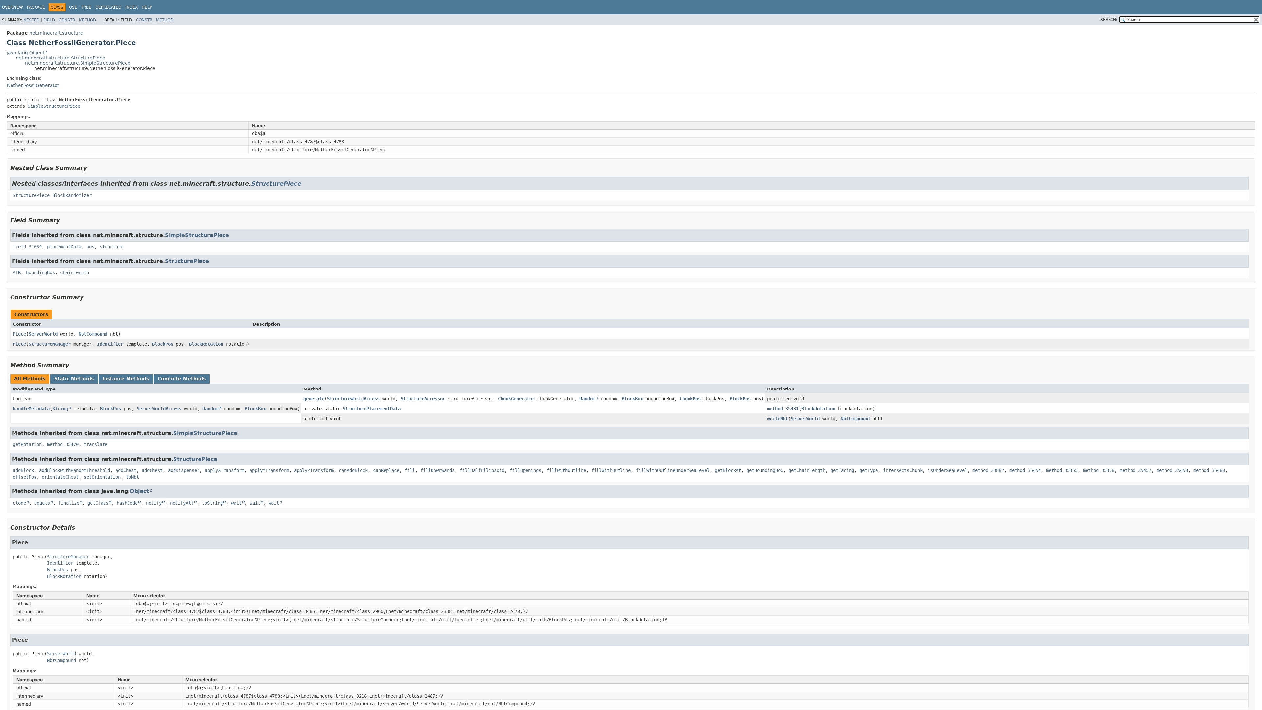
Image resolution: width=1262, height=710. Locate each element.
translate (95, 444)
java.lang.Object (25, 52)
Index (131, 7)
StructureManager (50, 344)
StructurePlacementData (372, 408)
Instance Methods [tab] (126, 378)
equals (42, 503)
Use (73, 7)
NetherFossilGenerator (33, 85)
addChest (125, 470)
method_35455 (1062, 470)
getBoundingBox (764, 470)
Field (49, 20)
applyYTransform (269, 470)
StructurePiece (276, 183)
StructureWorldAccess (353, 398)
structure (111, 246)
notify (154, 503)
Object (139, 491)
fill (410, 470)
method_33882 (988, 470)
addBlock (23, 470)
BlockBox (632, 398)
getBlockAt (728, 470)
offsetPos (24, 477)
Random (587, 398)
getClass (97, 503)
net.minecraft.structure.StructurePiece (60, 57)
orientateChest (60, 477)
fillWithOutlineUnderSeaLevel (673, 470)
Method (87, 20)
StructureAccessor (423, 398)
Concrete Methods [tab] (182, 378)
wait (236, 503)
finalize (68, 503)
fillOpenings (525, 470)
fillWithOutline (566, 470)
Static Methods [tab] (74, 378)
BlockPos (162, 344)
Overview (12, 7)
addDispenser (183, 470)
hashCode (127, 503)
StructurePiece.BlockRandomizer (52, 195)
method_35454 (1025, 470)
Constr (67, 20)
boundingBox (40, 272)
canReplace (386, 470)
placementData (64, 246)
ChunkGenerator (516, 398)
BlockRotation (206, 344)
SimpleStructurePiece (54, 106)
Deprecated (108, 7)
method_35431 (783, 408)
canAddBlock (353, 470)
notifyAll (182, 503)
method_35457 (1135, 470)
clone (19, 503)
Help (147, 7)
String (60, 408)
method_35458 (1172, 470)
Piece (19, 334)
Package (36, 7)
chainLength (74, 272)
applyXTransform (224, 470)
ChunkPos (690, 398)
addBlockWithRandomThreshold (74, 470)
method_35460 (1209, 470)
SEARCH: (1108, 19)
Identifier (110, 344)
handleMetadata (31, 408)
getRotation (27, 444)
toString (212, 503)
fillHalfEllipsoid (482, 470)
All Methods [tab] (29, 378)
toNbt (132, 477)
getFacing (842, 470)
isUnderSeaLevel (947, 470)
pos (90, 246)
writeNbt (777, 418)
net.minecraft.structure (56, 33)
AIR (17, 272)
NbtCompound (93, 334)
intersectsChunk (903, 470)
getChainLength (806, 470)
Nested (31, 20)
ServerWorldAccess (159, 408)
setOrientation (102, 477)
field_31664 (27, 246)
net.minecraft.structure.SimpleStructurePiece (77, 63)
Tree (86, 7)
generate (313, 398)
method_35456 (1098, 470)
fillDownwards (437, 470)
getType (868, 470)
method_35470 (63, 444)
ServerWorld (43, 334)
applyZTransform (314, 470)
